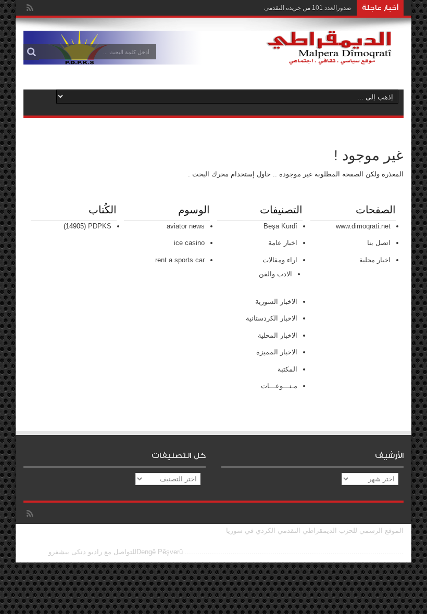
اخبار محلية (375, 260)
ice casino (189, 243)
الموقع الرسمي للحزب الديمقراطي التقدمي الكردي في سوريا (315, 530)
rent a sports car (180, 260)
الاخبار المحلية (277, 335)
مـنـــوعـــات (279, 386)
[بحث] (31, 52)
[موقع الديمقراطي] (213, 56)
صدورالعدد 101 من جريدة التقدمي (307, 7)
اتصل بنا (379, 243)
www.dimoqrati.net (363, 226)
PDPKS (99, 226)
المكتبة (287, 369)
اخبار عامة (282, 243)
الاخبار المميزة (276, 352)
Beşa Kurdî (280, 226)
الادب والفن (275, 274)
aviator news (186, 226)
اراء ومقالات (279, 260)
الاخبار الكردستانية (271, 318)
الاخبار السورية (276, 301)
